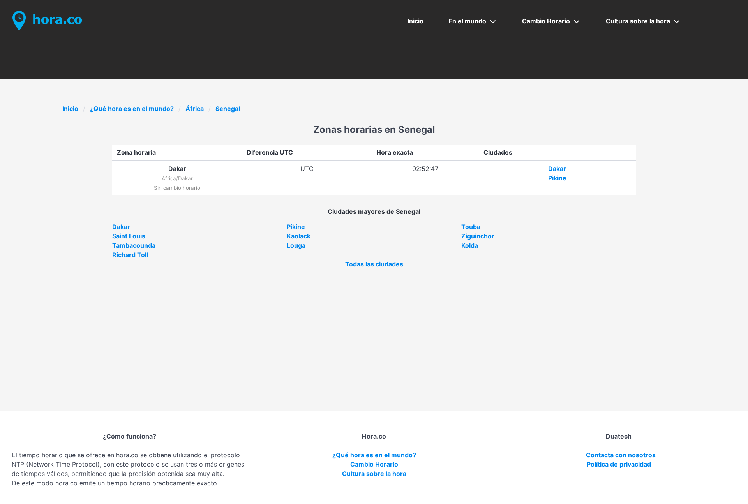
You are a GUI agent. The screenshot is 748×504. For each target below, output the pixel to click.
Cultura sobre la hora (638, 21)
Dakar (557, 169)
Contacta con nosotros (621, 455)
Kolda (469, 245)
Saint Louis (128, 236)
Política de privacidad (619, 464)
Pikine (557, 178)
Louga (296, 245)
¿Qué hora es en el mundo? (132, 109)
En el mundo (467, 21)
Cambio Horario (546, 21)
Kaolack (298, 236)
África (194, 109)
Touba (470, 227)
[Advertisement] (374, 327)
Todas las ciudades (374, 264)
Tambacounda (133, 245)
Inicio (415, 21)
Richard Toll (130, 255)
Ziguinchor (477, 236)
